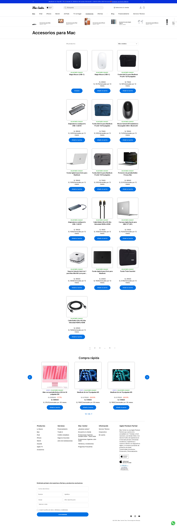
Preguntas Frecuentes (85, 446)
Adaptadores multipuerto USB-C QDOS (77, 125)
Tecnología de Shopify (133, 520)
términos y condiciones (61, 510)
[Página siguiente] (115, 348)
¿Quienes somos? (84, 429)
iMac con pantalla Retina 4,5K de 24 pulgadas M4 (55, 393)
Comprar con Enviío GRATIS (120, 1)
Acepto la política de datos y (53, 510)
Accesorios (40, 449)
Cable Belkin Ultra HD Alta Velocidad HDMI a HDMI (102, 223)
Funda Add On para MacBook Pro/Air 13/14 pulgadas (128, 75)
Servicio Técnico (104, 429)
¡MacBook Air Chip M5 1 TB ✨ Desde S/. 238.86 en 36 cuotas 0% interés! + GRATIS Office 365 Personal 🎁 (88, 1)
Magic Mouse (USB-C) (77, 74)
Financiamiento (62, 429)
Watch (39, 441)
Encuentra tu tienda (84, 432)
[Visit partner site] (124, 468)
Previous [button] (33, 2)
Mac (38, 432)
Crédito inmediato (63, 435)
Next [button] (144, 2)
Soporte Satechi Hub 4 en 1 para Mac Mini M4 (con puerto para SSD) (77, 272)
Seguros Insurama (63, 438)
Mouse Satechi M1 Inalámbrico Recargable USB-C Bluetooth (127, 125)
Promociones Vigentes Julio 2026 (87, 440)
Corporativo (103, 432)
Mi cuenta (102, 435)
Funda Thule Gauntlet (127, 271)
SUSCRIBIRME (62, 514)
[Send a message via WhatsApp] (173, 523)
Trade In (60, 432)
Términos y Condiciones (86, 444)
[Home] (38, 7)
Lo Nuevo (40, 429)
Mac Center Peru (122, 520)
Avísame (76, 91)
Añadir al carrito (102, 91)
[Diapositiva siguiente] (175, 22)
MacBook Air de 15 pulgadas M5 (88, 392)
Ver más (87, 414)
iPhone (39, 438)
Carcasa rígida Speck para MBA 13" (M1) (128, 223)
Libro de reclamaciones (65, 441)
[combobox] (83, 7)
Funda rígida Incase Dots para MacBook (77, 174)
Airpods (39, 444)
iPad (38, 435)
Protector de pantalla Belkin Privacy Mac (127, 174)
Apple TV (40, 446)
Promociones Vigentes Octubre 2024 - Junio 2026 (87, 435)
